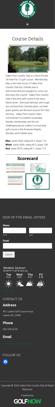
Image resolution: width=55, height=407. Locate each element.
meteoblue (8, 290)
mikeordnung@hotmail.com (17, 343)
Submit (8, 254)
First (5, 235)
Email (6, 240)
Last (31, 235)
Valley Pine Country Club (27, 10)
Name (7, 225)
